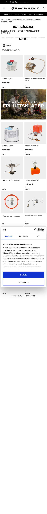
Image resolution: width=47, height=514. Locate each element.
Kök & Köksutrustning (31, 20)
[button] (21, 2)
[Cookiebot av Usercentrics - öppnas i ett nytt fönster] (34, 229)
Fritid (8, 20)
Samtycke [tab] (8, 236)
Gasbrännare (6, 22)
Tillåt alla (23, 275)
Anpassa (22, 282)
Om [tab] (38, 236)
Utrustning (16, 20)
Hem (2, 20)
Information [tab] (23, 236)
